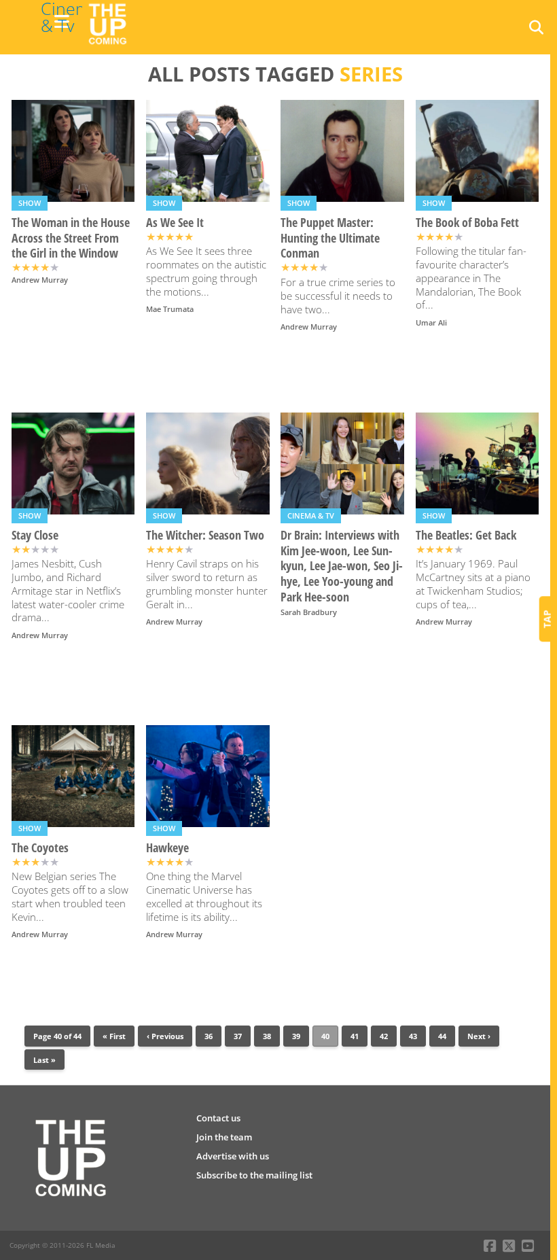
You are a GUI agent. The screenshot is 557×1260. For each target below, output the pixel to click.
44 (442, 1036)
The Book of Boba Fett (467, 222)
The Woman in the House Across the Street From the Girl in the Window (71, 238)
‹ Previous (165, 1036)
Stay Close (35, 535)
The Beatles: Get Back (466, 535)
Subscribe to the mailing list (254, 1175)
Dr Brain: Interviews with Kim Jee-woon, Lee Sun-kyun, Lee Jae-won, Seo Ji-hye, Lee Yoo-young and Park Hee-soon (342, 566)
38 (267, 1036)
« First (114, 1036)
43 (413, 1036)
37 (238, 1036)
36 (208, 1036)
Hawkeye (167, 848)
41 (355, 1036)
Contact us (218, 1118)
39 (296, 1036)
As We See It (175, 222)
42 (384, 1036)
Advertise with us (232, 1156)
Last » (44, 1060)
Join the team (224, 1137)
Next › (478, 1036)
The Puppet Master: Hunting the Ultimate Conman (330, 238)
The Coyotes (40, 848)
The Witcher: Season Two (205, 535)
